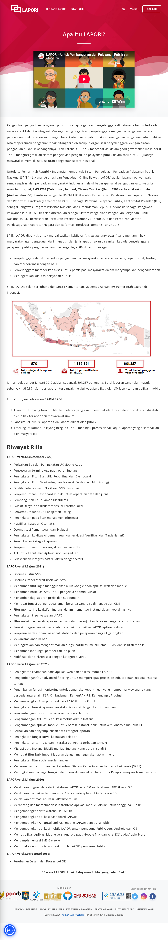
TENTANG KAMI (103, 909)
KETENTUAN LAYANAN (79, 909)
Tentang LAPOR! (56, 8)
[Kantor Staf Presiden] (52, 896)
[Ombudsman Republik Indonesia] (81, 896)
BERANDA (31, 909)
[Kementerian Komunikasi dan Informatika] (36, 896)
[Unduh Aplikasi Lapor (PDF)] (117, 896)
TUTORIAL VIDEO (124, 909)
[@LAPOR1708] (135, 896)
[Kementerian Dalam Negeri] (26, 896)
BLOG (43, 909)
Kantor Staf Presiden (73, 914)
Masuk (134, 8)
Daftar (152, 8)
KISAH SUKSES (56, 909)
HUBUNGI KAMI (145, 909)
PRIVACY (19, 909)
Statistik (77, 8)
